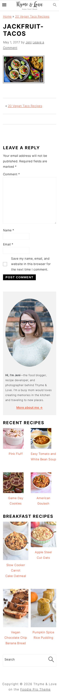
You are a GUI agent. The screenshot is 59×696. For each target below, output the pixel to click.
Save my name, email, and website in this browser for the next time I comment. (31, 264)
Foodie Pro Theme (35, 689)
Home (7, 16)
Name (8, 230)
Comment (11, 174)
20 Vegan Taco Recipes (32, 16)
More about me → (29, 407)
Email (8, 244)
